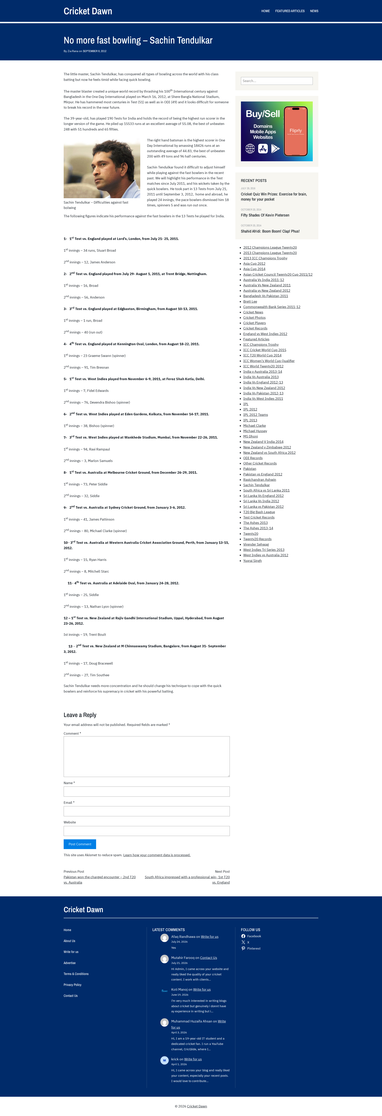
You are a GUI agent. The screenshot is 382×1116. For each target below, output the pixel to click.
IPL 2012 (250, 409)
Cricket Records (255, 328)
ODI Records (253, 458)
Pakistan (249, 469)
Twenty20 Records (257, 539)
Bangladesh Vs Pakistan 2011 (265, 296)
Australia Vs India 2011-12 (263, 280)
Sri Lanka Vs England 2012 (263, 496)
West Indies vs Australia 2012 (265, 555)
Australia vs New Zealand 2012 (266, 290)
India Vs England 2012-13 (263, 382)
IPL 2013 (250, 420)
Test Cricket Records (259, 517)
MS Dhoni (250, 436)
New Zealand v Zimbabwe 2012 (267, 447)
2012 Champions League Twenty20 (270, 247)
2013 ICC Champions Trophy (265, 258)
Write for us (209, 936)
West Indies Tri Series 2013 (264, 550)
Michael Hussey (255, 431)
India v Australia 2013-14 (262, 371)
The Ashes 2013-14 (258, 528)
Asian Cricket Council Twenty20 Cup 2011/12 (278, 274)
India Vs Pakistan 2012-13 (263, 393)
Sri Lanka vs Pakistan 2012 (263, 506)
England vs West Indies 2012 (265, 334)
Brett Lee (250, 301)
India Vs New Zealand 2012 (264, 388)
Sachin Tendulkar (256, 485)
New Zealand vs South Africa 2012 (269, 452)
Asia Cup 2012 (254, 263)
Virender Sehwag (256, 544)
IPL (245, 404)
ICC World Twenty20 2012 (263, 366)
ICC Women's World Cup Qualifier (269, 361)
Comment (72, 733)
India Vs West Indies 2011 (263, 398)
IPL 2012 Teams (255, 415)
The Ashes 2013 (255, 523)
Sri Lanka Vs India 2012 (261, 501)
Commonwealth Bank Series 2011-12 (271, 307)
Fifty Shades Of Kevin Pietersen (265, 215)
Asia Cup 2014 (254, 269)
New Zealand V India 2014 (263, 442)
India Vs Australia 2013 (261, 377)
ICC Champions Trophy (261, 344)
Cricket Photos (254, 317)
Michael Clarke (254, 425)
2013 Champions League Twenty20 (270, 253)
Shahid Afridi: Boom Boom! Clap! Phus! (270, 231)
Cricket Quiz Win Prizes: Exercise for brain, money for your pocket (274, 196)
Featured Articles (256, 339)
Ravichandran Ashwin (259, 479)
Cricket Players (254, 323)
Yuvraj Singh (252, 560)
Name (69, 783)
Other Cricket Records (260, 463)
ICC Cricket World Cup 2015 (264, 350)
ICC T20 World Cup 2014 (262, 355)
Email (69, 802)
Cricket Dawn (88, 10)
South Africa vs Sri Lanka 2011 (266, 490)
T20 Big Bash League (259, 512)
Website (70, 822)
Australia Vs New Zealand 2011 (267, 285)
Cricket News (253, 312)
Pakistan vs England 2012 (262, 474)
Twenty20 (250, 533)
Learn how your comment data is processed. (157, 855)
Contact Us (208, 958)
